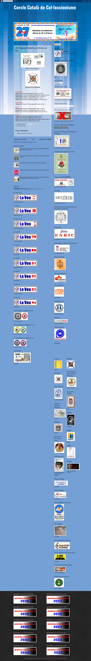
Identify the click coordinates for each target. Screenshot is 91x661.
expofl (32, 188)
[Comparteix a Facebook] (33, 124)
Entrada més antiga (45, 139)
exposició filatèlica (38, 188)
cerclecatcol (66, 51)
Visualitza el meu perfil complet (69, 53)
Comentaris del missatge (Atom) (28, 142)
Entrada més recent (20, 139)
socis (24, 126)
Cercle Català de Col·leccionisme (45, 7)
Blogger (65, 658)
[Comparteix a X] (31, 124)
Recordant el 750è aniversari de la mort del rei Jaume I (33, 162)
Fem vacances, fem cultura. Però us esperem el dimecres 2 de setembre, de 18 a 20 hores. (34, 149)
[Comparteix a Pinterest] (34, 124)
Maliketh (50, 658)
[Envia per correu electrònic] (29, 124)
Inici (32, 139)
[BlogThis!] (30, 124)
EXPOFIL (21, 126)
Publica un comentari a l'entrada (24, 133)
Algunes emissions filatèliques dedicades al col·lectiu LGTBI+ (34, 170)
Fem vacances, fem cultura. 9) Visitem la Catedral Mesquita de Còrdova (34, 156)
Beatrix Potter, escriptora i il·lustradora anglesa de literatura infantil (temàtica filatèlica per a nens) (34, 178)
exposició (26, 189)
